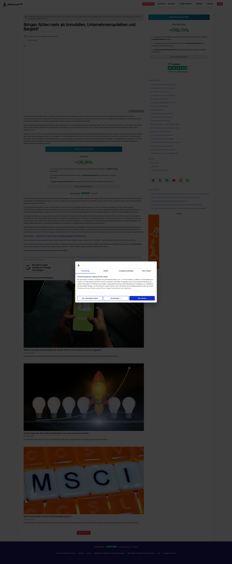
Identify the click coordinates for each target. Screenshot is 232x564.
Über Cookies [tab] (146, 271)
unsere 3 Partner (88, 279)
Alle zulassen (142, 298)
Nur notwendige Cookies (90, 298)
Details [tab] (106, 271)
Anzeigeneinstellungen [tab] (126, 271)
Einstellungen (115, 298)
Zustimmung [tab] (85, 271)
